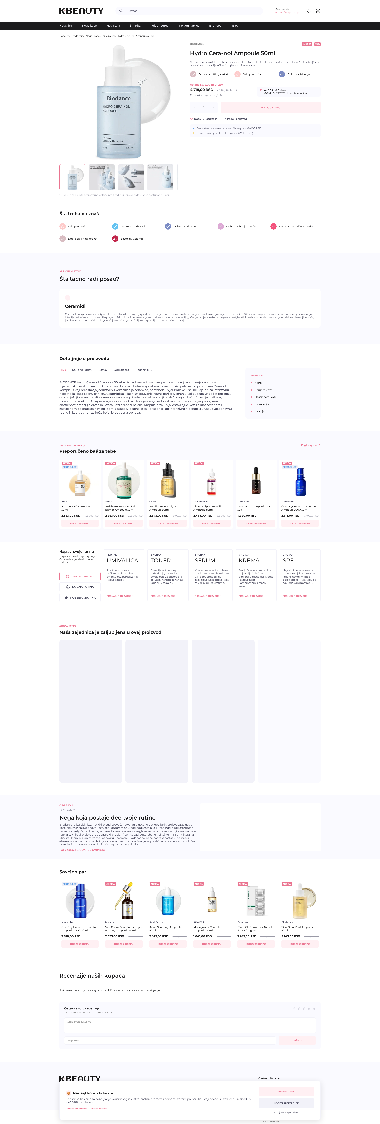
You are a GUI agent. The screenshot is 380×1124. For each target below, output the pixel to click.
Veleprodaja (282, 9)
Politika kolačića (98, 1108)
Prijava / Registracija (287, 12)
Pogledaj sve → (311, 445)
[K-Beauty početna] (81, 11)
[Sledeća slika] (171, 101)
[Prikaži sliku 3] (131, 177)
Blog (235, 25)
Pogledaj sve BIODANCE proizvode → (83, 849)
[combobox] (193, 11)
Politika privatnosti (76, 1108)
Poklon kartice (189, 25)
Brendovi (215, 25)
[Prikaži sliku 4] (160, 177)
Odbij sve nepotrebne (286, 1112)
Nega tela (113, 25)
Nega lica (65, 25)
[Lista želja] (308, 11)
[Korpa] (317, 11)
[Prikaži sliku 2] (102, 177)
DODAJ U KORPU (270, 107)
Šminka (135, 25)
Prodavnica (78, 35)
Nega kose (89, 25)
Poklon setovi (159, 25)
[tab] (62, 372)
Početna (64, 35)
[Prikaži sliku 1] (72, 177)
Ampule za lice (106, 35)
